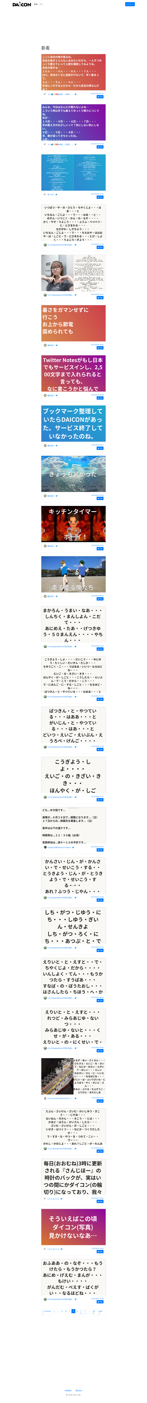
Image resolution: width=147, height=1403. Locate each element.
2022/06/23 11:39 (97, 746)
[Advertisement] (73, 23)
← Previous (47, 1312)
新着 (36, 4)
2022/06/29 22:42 (97, 194)
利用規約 (68, 1390)
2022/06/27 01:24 (97, 244)
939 (94, 1312)
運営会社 (79, 1390)
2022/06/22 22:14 (97, 947)
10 (80, 1312)
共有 (101, 97)
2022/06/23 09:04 (97, 847)
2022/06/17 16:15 (98, 1248)
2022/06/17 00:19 (97, 1298)
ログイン (130, 4)
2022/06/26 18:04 (97, 596)
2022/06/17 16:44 (97, 1198)
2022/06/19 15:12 (98, 1098)
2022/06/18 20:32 (97, 1148)
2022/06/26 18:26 (97, 395)
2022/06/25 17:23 (97, 646)
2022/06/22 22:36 (97, 897)
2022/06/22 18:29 (97, 1047)
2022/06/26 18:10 (97, 545)
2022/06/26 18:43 (97, 344)
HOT (41, 4)
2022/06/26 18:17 (97, 445)
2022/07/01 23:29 (97, 144)
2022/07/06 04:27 (97, 93)
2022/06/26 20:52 (97, 294)
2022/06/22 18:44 (97, 997)
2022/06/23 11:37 (97, 796)
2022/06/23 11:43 (97, 696)
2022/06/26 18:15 (97, 495)
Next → (100, 1312)
